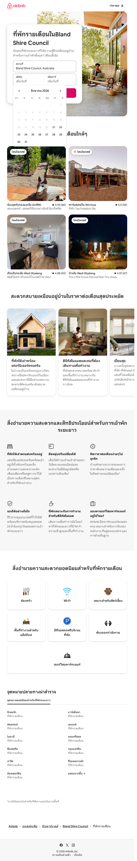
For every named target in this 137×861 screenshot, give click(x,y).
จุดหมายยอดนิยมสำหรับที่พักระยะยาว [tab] (28, 700)
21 (53, 127)
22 (60, 127)
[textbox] (29, 81)
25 (32, 134)
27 (46, 134)
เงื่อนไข (78, 855)
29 (60, 134)
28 (53, 134)
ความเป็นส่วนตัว (61, 855)
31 (26, 141)
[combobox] (44, 68)
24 (25, 134)
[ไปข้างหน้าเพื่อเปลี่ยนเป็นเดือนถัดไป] (60, 91)
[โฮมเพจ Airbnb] (16, 5)
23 (18, 134)
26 (39, 134)
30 (18, 141)
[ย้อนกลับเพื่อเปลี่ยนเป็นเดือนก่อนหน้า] (19, 91)
